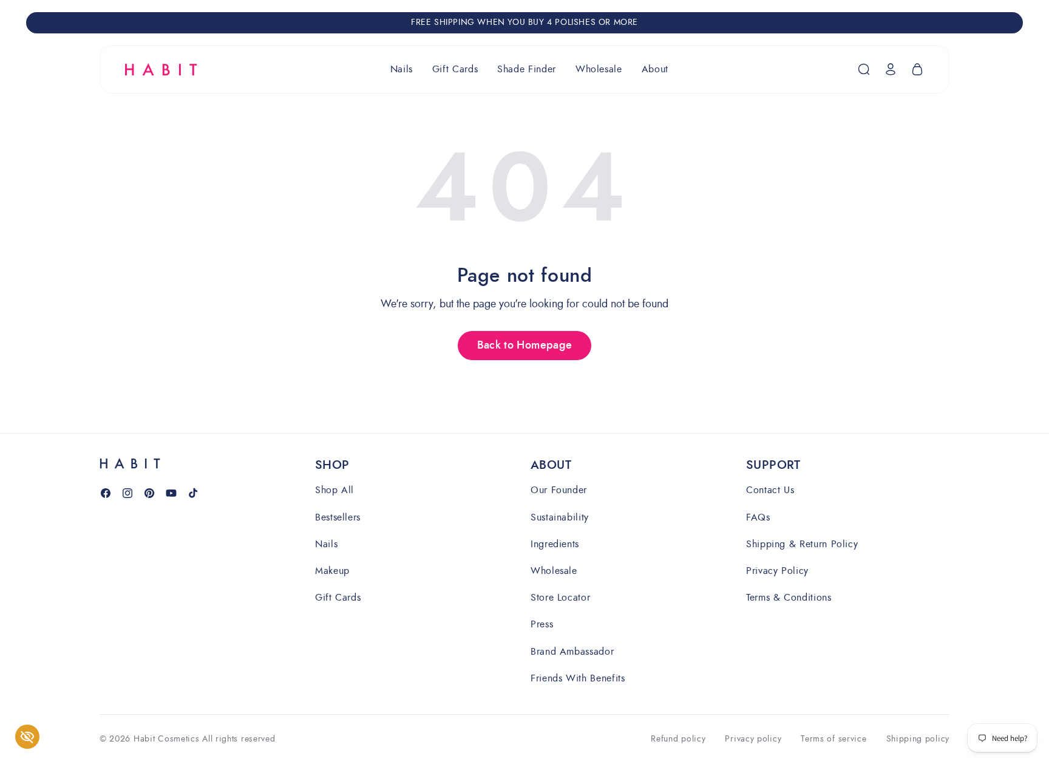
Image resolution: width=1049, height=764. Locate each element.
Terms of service (833, 739)
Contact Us (770, 490)
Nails (326, 543)
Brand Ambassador (572, 650)
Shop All (334, 490)
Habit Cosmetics (167, 739)
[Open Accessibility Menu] (27, 736)
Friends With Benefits (578, 677)
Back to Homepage (524, 345)
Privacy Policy (777, 570)
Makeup (332, 570)
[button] (401, 69)
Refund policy (678, 739)
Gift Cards (338, 596)
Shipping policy (918, 739)
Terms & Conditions (789, 596)
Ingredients (555, 543)
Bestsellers (338, 516)
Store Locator (560, 596)
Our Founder (559, 490)
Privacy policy (753, 739)
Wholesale (554, 570)
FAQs (758, 516)
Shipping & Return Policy (802, 543)
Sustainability (560, 516)
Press (542, 624)
